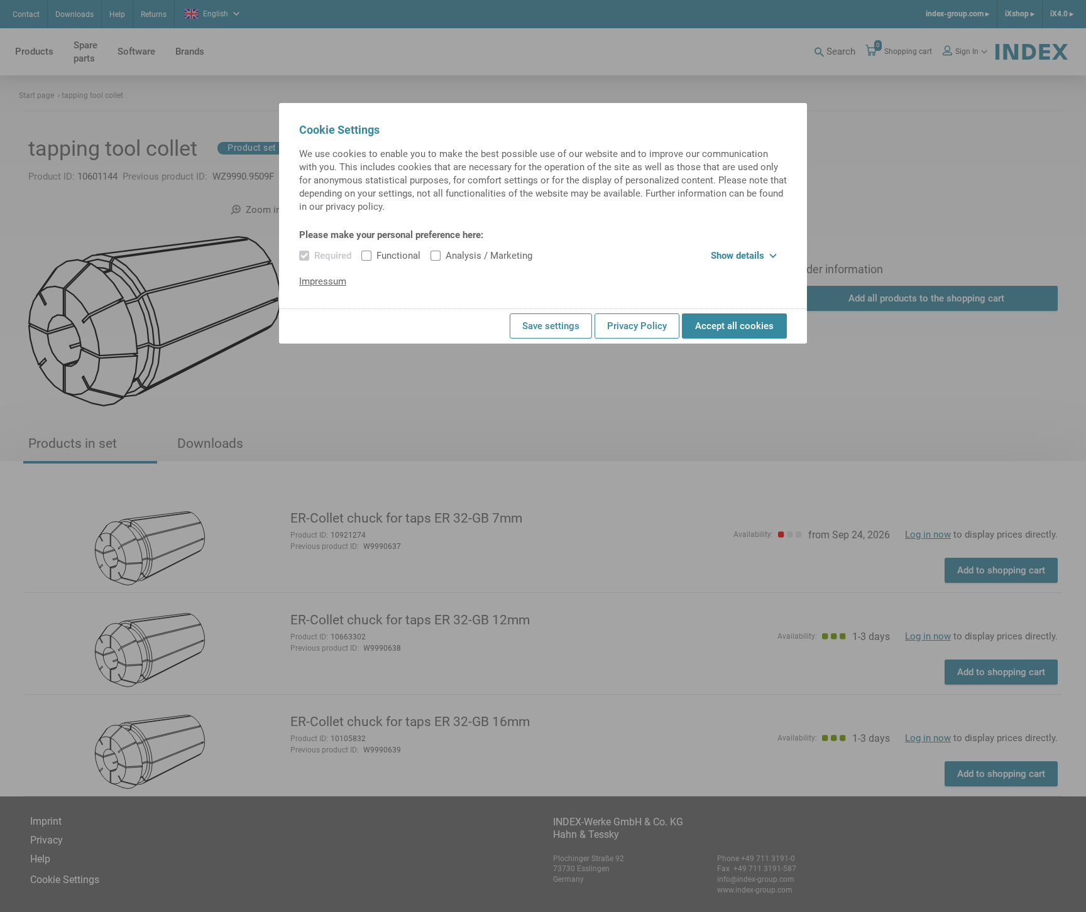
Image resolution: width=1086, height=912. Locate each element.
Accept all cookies (734, 326)
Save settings (550, 326)
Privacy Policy (637, 326)
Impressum (322, 281)
